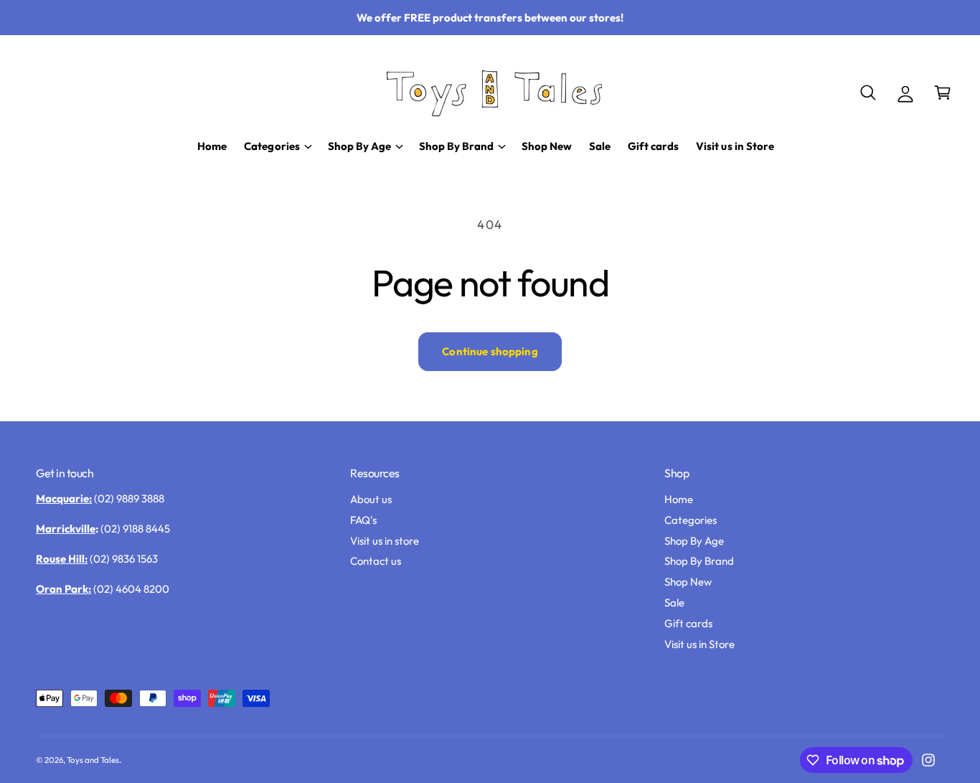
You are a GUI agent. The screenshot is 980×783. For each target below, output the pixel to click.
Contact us (375, 561)
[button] (868, 92)
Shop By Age (694, 541)
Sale (674, 602)
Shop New (688, 582)
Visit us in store (384, 541)
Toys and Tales (93, 759)
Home (678, 499)
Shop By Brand (699, 561)
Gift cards (688, 623)
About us (371, 499)
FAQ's (363, 520)
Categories (690, 520)
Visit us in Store (699, 644)
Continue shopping (490, 351)
